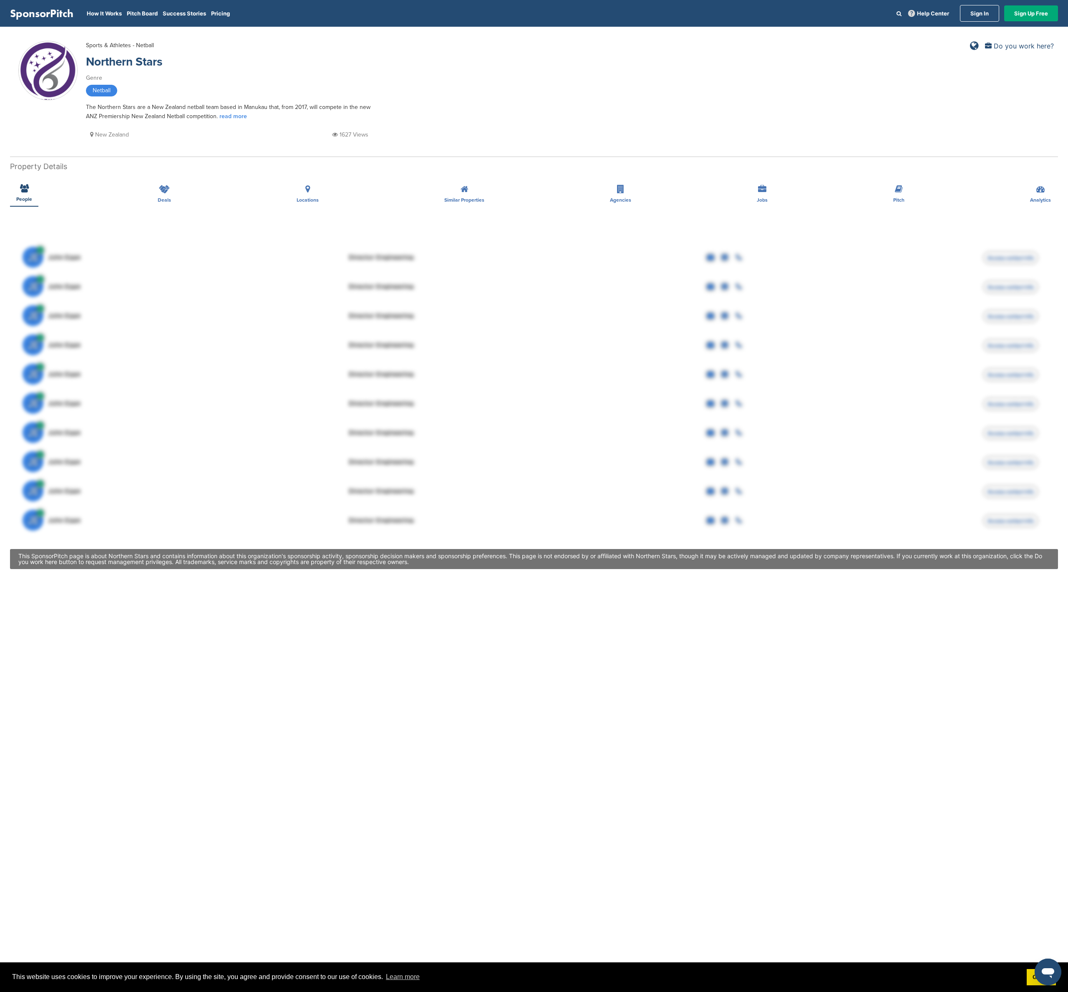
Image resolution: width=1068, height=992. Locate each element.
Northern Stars (124, 62)
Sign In (979, 13)
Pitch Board (142, 13)
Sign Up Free (1031, 13)
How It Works (104, 13)
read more (233, 116)
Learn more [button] (403, 976)
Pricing (220, 13)
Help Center (933, 13)
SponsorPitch (41, 13)
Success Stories (184, 13)
